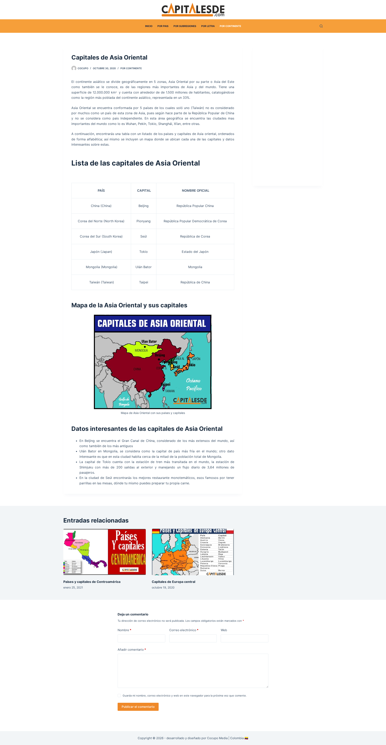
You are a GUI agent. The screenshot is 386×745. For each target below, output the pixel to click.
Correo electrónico (183, 630)
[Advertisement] (290, 117)
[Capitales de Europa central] (193, 552)
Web (224, 630)
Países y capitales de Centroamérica (91, 582)
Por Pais (162, 26)
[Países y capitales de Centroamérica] (104, 552)
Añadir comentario (132, 649)
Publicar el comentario (138, 707)
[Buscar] (321, 26)
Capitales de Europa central (173, 582)
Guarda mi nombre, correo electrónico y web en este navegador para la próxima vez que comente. (185, 695)
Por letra (208, 26)
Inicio (148, 26)
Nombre (124, 630)
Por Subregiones (184, 26)
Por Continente (230, 26)
